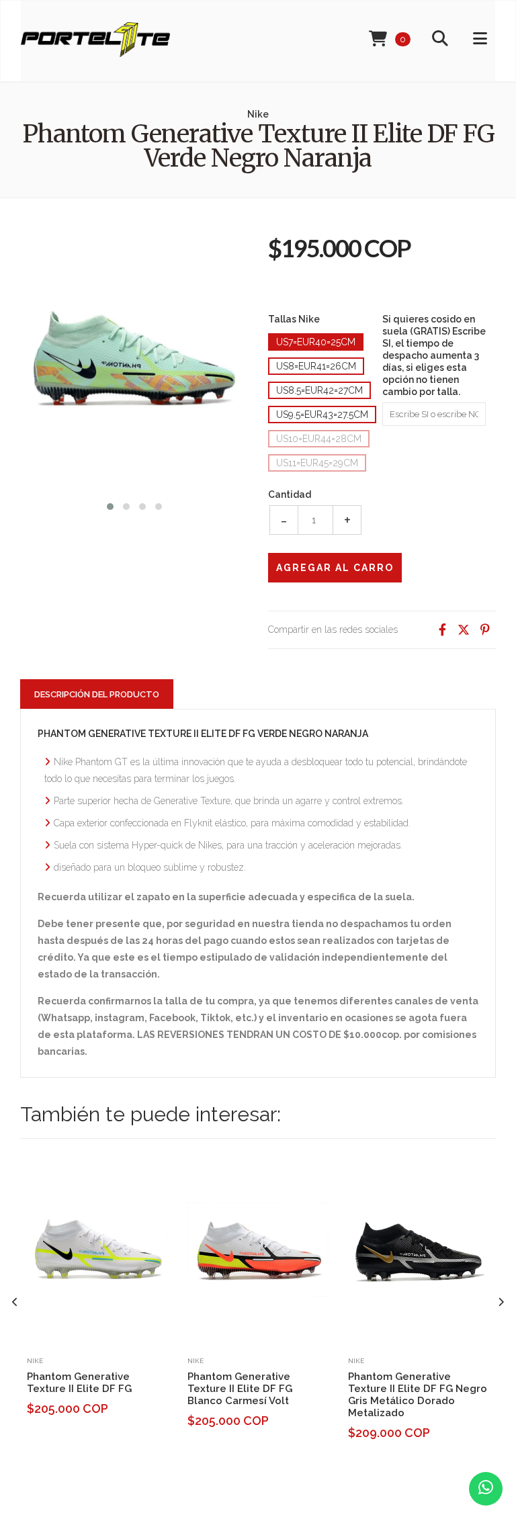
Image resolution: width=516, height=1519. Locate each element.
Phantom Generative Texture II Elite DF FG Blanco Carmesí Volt (239, 1389)
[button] (110, 505)
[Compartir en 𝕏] (463, 629)
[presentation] (15, 1302)
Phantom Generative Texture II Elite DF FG (79, 1383)
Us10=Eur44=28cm (318, 438)
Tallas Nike (294, 319)
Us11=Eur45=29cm (317, 463)
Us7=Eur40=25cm (315, 342)
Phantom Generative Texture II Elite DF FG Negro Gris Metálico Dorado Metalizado (417, 1395)
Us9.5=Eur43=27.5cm (322, 414)
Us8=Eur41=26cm (316, 366)
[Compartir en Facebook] (442, 629)
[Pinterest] (485, 629)
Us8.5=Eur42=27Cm (319, 390)
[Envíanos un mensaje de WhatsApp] (486, 1489)
